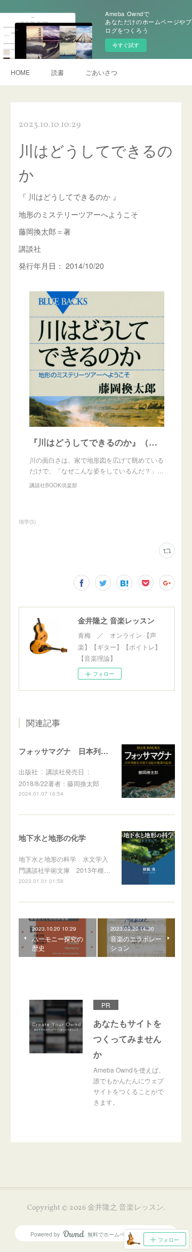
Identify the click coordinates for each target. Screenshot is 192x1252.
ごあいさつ (101, 72)
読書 (57, 72)
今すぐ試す (126, 45)
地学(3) (27, 521)
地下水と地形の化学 (52, 837)
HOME (20, 72)
